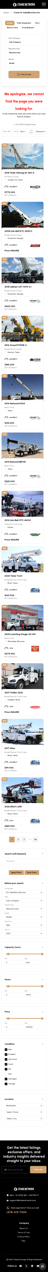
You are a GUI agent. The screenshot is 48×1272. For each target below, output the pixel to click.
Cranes (10, 23)
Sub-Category (14, 38)
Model (11, 59)
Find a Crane (26, 74)
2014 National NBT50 (15, 461)
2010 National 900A (15, 403)
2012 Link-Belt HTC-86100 (18, 520)
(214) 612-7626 (17, 1212)
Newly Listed (12, 28)
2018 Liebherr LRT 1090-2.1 (18, 286)
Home (6, 12)
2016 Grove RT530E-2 (16, 345)
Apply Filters (16, 872)
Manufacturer (14, 49)
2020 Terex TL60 (13, 576)
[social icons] (20, 1265)
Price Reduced (28, 28)
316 (35, 839)
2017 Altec (10, 748)
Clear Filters (32, 872)
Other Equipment (24, 23)
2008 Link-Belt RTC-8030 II (18, 231)
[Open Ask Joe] (42, 1266)
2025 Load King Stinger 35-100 (20, 634)
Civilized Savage (19, 1260)
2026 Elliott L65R (13, 806)
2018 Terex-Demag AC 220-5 (19, 172)
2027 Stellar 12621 (14, 692)
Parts (37, 23)
